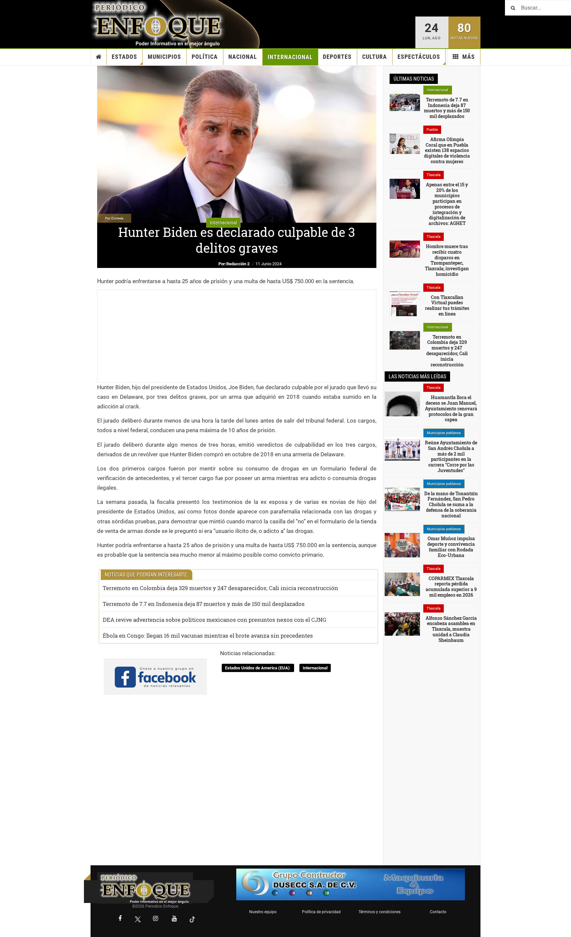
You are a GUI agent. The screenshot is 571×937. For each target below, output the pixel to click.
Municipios (164, 56)
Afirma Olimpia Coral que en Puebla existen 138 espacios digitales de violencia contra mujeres (447, 150)
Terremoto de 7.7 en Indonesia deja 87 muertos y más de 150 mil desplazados (204, 604)
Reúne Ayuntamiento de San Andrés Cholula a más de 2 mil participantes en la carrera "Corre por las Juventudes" (451, 456)
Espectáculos (419, 56)
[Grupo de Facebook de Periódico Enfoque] (155, 671)
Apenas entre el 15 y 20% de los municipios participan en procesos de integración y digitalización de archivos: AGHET (447, 204)
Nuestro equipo (263, 912)
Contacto (438, 912)
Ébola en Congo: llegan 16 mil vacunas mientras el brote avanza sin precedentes (208, 635)
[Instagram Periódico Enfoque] (156, 919)
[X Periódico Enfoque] (138, 919)
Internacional (290, 57)
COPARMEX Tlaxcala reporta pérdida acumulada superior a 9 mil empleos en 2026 (451, 586)
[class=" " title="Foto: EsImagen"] (405, 188)
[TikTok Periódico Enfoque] (192, 919)
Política (205, 56)
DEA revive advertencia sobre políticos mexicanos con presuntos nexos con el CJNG (214, 619)
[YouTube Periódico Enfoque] (174, 919)
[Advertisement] (236, 336)
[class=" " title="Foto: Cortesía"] (405, 102)
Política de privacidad (321, 912)
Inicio (99, 57)
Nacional (242, 56)
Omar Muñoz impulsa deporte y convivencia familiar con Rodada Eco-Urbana (451, 546)
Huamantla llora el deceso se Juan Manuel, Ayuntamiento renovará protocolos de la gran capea (451, 408)
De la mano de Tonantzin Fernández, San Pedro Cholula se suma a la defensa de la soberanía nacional (451, 504)
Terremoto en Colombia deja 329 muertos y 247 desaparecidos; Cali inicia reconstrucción (220, 588)
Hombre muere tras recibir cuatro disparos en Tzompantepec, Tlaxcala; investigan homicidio (447, 260)
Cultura (374, 56)
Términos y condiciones (379, 912)
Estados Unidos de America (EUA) (258, 667)
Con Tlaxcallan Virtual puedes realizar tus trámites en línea (447, 305)
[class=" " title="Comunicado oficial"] (402, 448)
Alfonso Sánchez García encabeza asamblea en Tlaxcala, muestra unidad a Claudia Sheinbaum (451, 629)
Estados (124, 56)
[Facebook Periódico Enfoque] (120, 919)
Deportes (337, 56)
